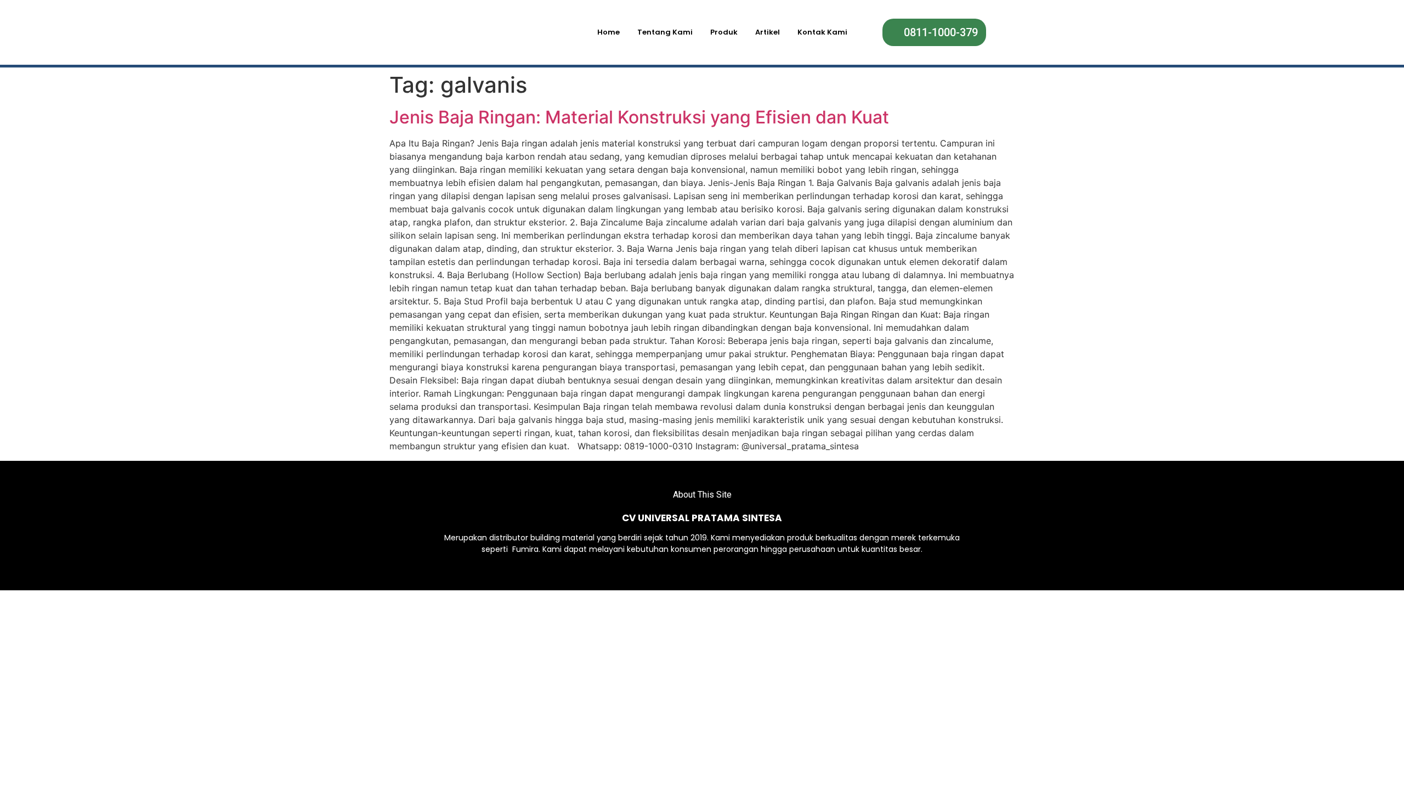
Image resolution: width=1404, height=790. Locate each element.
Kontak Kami (822, 32)
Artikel (767, 32)
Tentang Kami (665, 32)
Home (608, 32)
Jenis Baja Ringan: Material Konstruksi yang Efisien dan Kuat (639, 117)
